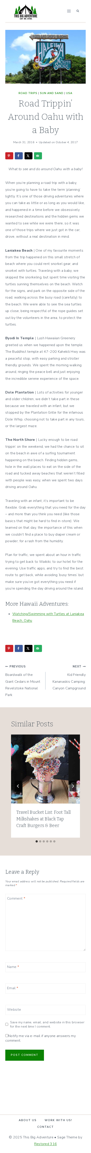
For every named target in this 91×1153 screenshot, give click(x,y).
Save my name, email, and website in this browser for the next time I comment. (47, 1024)
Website (14, 1009)
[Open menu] (69, 11)
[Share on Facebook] (19, 155)
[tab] (37, 841)
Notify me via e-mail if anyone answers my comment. (40, 1038)
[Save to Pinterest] (9, 155)
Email (12, 988)
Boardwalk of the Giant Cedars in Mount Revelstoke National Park (22, 681)
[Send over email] (38, 155)
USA (69, 93)
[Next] (72, 786)
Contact (45, 1127)
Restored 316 (45, 1143)
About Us (28, 1120)
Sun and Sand (51, 93)
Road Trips (28, 93)
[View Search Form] (77, 11)
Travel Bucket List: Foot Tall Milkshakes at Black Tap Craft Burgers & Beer (43, 819)
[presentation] (45, 769)
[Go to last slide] (18, 786)
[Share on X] (28, 155)
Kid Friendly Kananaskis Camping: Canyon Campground (69, 678)
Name (13, 967)
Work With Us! (58, 1120)
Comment (16, 898)
